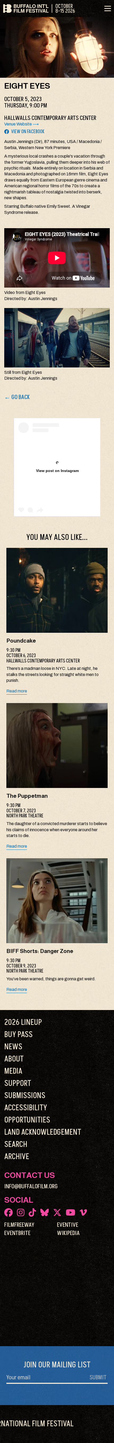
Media (13, 1071)
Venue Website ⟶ (21, 124)
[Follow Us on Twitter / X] (57, 1212)
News (13, 1046)
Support (17, 1083)
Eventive (67, 1225)
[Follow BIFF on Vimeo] (83, 1212)
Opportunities (27, 1120)
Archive (16, 1156)
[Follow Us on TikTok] (32, 1212)
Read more (16, 691)
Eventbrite (17, 1233)
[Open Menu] (107, 8)
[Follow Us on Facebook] (8, 1212)
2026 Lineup (23, 1022)
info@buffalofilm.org (31, 1186)
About (14, 1059)
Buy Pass (18, 1034)
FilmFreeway (19, 1225)
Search (15, 1144)
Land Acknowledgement (42, 1132)
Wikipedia (68, 1233)
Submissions (24, 1095)
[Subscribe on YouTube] (70, 1212)
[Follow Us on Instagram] (20, 1212)
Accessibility (25, 1107)
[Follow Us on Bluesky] (44, 1212)
